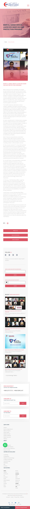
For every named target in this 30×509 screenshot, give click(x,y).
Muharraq (18, 480)
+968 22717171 (8, 390)
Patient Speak (6, 432)
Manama (17, 481)
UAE (16, 486)
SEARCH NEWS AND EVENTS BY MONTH (12, 280)
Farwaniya (18, 485)
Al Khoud (5, 477)
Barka (17, 470)
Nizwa (5, 481)
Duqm (5, 478)
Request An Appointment (21, 507)
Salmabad (18, 478)
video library (13, 504)
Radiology (6, 462)
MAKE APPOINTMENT (15, 235)
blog (20, 504)
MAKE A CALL (15, 230)
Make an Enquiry (7, 430)
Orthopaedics (6, 456)
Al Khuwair (6, 473)
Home (5, 42)
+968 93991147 (18, 390)
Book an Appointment (8, 429)
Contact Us (8, 497)
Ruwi (5, 485)
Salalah (5, 472)
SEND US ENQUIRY (15, 239)
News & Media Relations (8, 446)
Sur (4, 475)
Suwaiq (5, 483)
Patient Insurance (7, 437)
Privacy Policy (16, 497)
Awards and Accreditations (9, 448)
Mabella (17, 472)
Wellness (5, 438)
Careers (12, 497)
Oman (5, 470)
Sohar (5, 486)
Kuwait (17, 483)
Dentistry (5, 466)
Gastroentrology (7, 461)
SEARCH (15, 275)
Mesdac (20, 495)
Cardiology (6, 454)
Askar (17, 475)
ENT (4, 464)
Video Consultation (5, 507)
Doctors (5, 427)
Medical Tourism (7, 434)
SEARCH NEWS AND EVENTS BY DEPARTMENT (13, 269)
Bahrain (17, 473)
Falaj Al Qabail (7, 480)
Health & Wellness (7, 435)
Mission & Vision (7, 450)
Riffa (16, 477)
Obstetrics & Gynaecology (9, 458)
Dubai (17, 488)
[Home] (11, 4)
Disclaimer (22, 497)
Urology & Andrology (8, 459)
